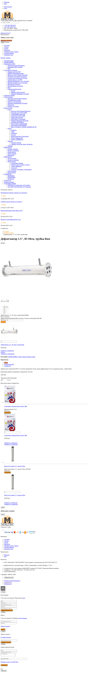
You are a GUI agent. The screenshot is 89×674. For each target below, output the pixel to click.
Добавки (10, 146)
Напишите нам (8, 55)
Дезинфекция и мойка (14, 100)
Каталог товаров (6, 58)
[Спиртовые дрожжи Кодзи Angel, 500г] (46, 394)
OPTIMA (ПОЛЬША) (17, 122)
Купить (3, 322)
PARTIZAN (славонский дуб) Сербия (19, 185)
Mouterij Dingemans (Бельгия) (19, 120)
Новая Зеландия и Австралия (19, 136)
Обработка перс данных (11, 51)
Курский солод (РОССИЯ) (19, 112)
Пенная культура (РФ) (14, 72)
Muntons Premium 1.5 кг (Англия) (17, 83)
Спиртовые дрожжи (17, 163)
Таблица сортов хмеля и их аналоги (11, 201)
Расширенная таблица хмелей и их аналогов (14, 192)
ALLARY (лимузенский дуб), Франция (19, 187)
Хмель (9, 128)
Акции (6, 48)
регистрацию (23, 618)
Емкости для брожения (14, 101)
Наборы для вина (13, 149)
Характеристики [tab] (9, 364)
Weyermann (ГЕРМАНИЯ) (19, 125)
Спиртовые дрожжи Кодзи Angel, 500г (15, 435)
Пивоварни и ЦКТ (9, 64)
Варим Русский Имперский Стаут (11, 219)
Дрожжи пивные (16, 142)
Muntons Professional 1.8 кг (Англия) (18, 81)
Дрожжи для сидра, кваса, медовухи (22, 144)
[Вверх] (3, 590)
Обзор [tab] (6, 362)
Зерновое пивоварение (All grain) (17, 103)
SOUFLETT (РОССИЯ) (18, 116)
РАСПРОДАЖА (9, 61)
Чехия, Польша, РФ (17, 138)
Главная (6, 231)
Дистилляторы (12, 158)
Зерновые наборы (9, 95)
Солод (9, 109)
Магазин (6, 2)
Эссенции (14, 168)
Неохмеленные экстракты (15, 86)
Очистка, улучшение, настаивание (21, 169)
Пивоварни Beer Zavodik (15, 67)
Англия (13, 135)
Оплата (6, 47)
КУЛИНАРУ (8, 174)
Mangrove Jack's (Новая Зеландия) (18, 75)
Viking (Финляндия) (17, 117)
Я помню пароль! (6, 637)
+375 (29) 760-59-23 (10, 25)
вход (23, 598)
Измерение (11, 105)
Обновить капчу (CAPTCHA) (9, 662)
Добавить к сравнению (7, 354)
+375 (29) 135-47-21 (10, 27)
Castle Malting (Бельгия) (18, 114)
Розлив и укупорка (13, 106)
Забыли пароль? (5, 626)
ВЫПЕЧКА (11, 175)
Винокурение (12, 172)
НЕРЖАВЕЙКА (9, 62)
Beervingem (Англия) (14, 84)
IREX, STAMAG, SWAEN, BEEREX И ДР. (24, 127)
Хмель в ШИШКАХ (17, 139)
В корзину (7, 412)
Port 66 (13, 90)
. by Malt (3, 195)
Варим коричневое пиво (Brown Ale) (11, 210)
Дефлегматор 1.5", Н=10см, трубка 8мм (12, 344)
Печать (3, 352)
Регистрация (8, 6)
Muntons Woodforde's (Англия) (20, 94)
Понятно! (3, 670)
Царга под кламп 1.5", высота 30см (14, 495)
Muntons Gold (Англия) (18, 92)
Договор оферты (9, 53)
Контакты (7, 50)
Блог (5, 3)
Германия (14, 133)
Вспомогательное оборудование (17, 98)
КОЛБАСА (11, 179)
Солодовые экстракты (10, 70)
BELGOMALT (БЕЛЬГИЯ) (19, 124)
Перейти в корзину (6, 40)
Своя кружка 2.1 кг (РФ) (15, 79)
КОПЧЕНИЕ (11, 177)
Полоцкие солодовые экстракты (17, 76)
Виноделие (11, 155)
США (13, 131)
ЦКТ (9, 68)
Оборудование (8, 97)
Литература (7, 180)
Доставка (7, 45)
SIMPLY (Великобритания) (16, 73)
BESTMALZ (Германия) (18, 119)
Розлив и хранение (13, 150)
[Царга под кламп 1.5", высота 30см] (46, 454)
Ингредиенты (8, 108)
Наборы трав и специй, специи (20, 164)
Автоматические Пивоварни (16, 65)
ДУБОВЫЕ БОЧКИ (10, 183)
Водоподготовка (9, 182)
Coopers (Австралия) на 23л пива (17, 78)
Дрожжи (10, 141)
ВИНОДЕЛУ (8, 147)
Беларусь (13, 130)
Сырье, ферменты (16, 166)
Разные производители (14, 89)
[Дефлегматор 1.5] (27, 296)
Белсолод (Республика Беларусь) (20, 111)
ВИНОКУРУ (8, 157)
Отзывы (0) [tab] (7, 366)
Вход (5, 8)
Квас (9, 87)
